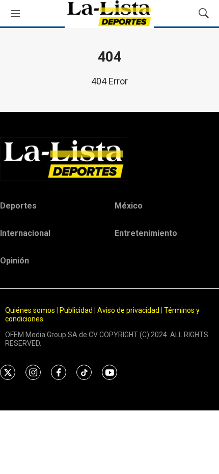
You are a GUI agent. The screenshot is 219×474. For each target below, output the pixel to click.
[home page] (109, 158)
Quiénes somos (30, 310)
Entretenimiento (146, 233)
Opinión (14, 260)
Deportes (18, 206)
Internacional (25, 233)
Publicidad (77, 310)
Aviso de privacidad (128, 310)
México (129, 206)
